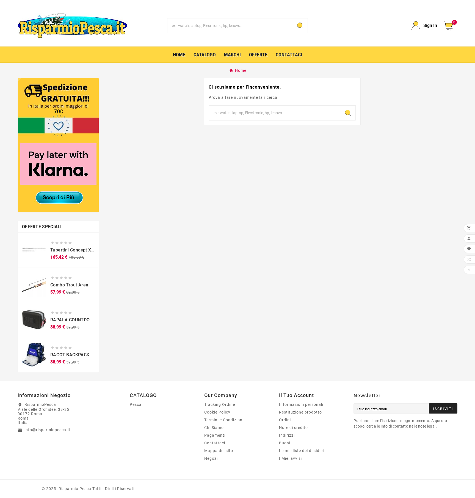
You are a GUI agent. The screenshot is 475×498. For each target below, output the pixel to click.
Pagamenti (214, 435)
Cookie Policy (217, 412)
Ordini (285, 420)
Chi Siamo (214, 427)
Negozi (211, 458)
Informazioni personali (301, 404)
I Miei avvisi (290, 458)
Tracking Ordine (219, 404)
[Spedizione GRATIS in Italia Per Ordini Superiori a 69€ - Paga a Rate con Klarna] (58, 145)
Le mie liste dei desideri (301, 450)
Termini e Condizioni (224, 420)
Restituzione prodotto (300, 412)
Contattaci (214, 443)
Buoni (284, 443)
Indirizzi (287, 435)
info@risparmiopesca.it (47, 430)
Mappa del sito (218, 450)
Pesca (136, 404)
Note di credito (293, 427)
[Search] (300, 26)
